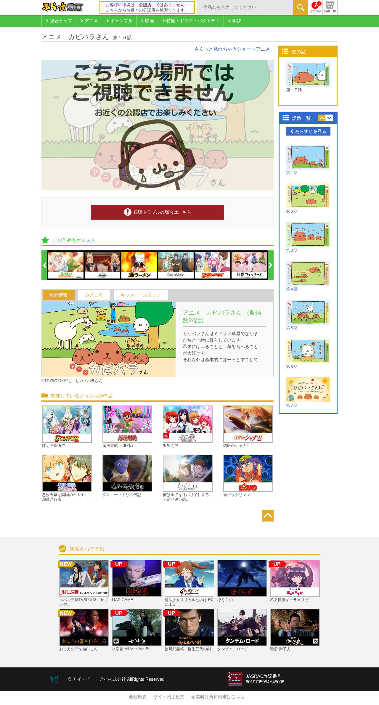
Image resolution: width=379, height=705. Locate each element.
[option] (66, 265)
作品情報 (59, 295)
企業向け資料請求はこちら (218, 696)
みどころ (94, 295)
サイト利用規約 (168, 696)
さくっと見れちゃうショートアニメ (232, 48)
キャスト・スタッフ (141, 295)
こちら (112, 10)
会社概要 (138, 696)
